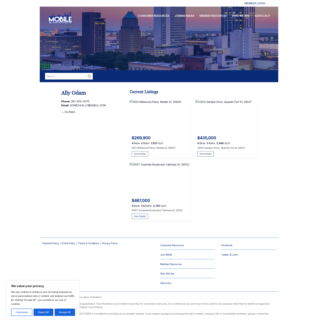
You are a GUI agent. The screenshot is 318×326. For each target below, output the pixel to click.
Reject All (43, 312)
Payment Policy (50, 243)
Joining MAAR (184, 15)
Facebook (227, 245)
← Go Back (68, 111)
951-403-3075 (80, 101)
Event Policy (68, 243)
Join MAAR (166, 254)
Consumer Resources (153, 15)
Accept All (65, 312)
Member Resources (213, 15)
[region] (43, 300)
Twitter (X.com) (229, 254)
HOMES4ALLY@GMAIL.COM (88, 105)
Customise (22, 312)
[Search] (89, 76)
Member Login (254, 3)
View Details (140, 154)
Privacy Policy (110, 243)
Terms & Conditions (88, 243)
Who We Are (240, 15)
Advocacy (262, 15)
